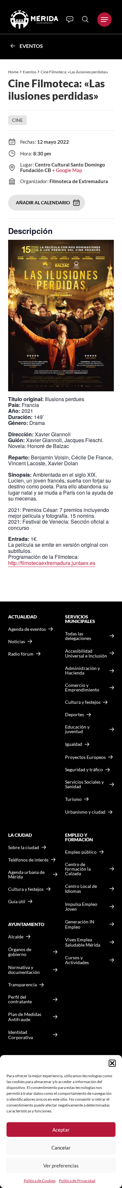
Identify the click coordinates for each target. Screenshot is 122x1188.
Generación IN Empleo (79, 924)
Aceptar (61, 1130)
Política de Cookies (40, 1180)
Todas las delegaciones (78, 636)
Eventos (31, 46)
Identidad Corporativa (20, 1035)
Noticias (16, 641)
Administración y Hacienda (82, 670)
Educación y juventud (77, 729)
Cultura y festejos (26, 889)
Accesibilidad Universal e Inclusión (86, 653)
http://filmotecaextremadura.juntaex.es (51, 563)
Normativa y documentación (24, 970)
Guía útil (16, 901)
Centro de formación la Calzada (78, 869)
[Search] (85, 19)
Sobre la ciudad (23, 847)
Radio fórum (21, 654)
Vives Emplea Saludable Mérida (82, 942)
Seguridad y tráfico (84, 769)
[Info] (69, 19)
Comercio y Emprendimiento (82, 687)
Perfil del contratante (20, 999)
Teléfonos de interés (28, 860)
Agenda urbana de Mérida (26, 874)
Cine (17, 120)
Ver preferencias (61, 1165)
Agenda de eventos (27, 629)
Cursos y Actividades (77, 960)
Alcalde (15, 936)
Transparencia (22, 984)
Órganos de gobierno (19, 952)
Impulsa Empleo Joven (81, 907)
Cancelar (61, 1148)
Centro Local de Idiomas (81, 889)
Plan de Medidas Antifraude (24, 1017)
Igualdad (73, 744)
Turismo (73, 799)
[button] (112, 1063)
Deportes (74, 714)
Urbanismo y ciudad (85, 811)
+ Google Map (67, 170)
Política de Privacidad (77, 1180)
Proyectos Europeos (85, 757)
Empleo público (81, 852)
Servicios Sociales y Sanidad (84, 784)
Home (13, 71)
